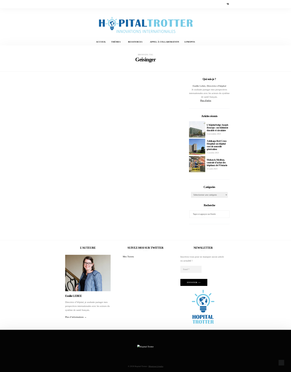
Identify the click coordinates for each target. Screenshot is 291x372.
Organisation (151, 88)
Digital (118, 88)
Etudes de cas (133, 88)
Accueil (101, 42)
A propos (189, 42)
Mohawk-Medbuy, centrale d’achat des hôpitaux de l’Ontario (217, 163)
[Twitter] (67, 4)
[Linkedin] (76, 4)
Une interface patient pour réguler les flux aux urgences (145, 96)
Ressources (135, 42)
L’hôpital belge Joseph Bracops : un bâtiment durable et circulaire (217, 128)
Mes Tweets (128, 256)
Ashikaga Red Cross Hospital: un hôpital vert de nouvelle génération (216, 145)
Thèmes (116, 42)
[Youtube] (72, 4)
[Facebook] (63, 4)
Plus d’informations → (76, 317)
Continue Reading (123, 125)
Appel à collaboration (164, 42)
